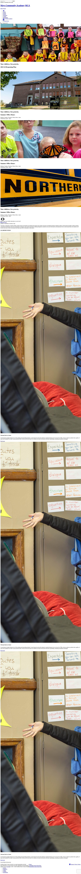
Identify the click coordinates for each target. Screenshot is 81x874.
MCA (27, 5)
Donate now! (4, 222)
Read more (3, 441)
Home (30, 864)
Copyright (8, 866)
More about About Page (36, 865)
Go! (13, 1)
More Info (3, 69)
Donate (72, 864)
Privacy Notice (77, 864)
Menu (2, 8)
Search (4, 8)
